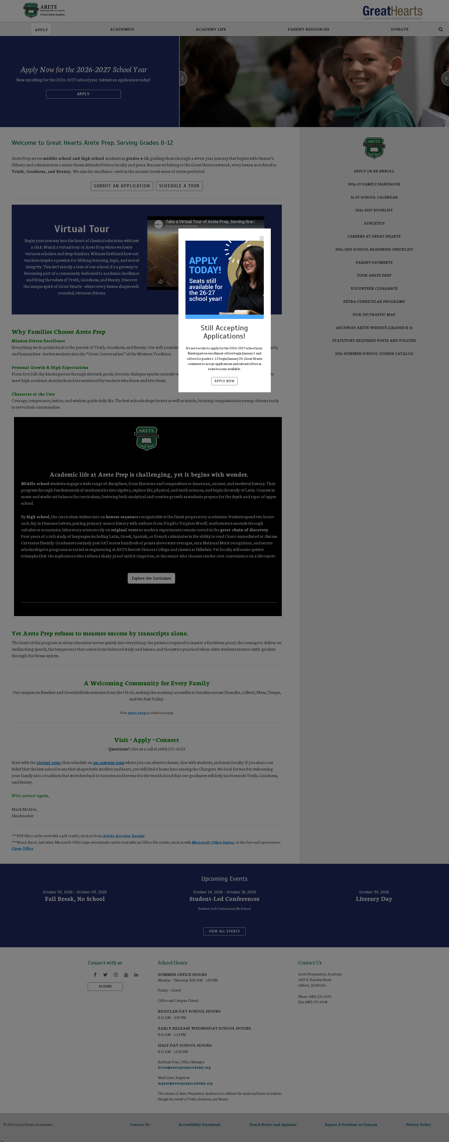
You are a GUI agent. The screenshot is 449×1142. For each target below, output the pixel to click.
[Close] (262, 238)
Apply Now (224, 381)
